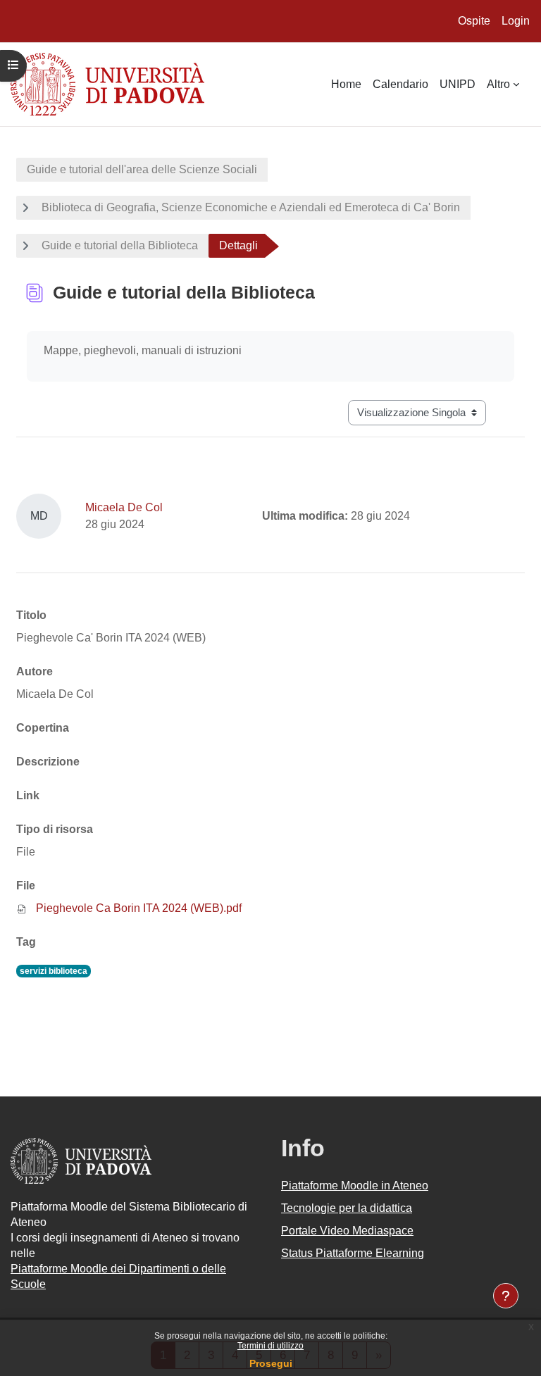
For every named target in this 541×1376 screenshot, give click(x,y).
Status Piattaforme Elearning (352, 1253)
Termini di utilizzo (270, 1346)
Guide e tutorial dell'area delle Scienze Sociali (142, 169)
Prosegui (270, 1363)
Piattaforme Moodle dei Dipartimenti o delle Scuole (118, 1276)
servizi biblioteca (53, 971)
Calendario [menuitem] (400, 84)
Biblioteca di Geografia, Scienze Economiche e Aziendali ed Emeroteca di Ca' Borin (251, 207)
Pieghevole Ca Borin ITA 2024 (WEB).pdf (139, 908)
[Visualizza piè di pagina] (505, 1295)
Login (516, 21)
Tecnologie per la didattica (346, 1208)
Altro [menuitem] (498, 84)
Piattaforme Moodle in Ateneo (354, 1186)
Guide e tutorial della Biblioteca (120, 245)
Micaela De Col (124, 507)
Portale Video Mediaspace (347, 1231)
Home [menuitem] (346, 84)
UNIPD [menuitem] (457, 84)
